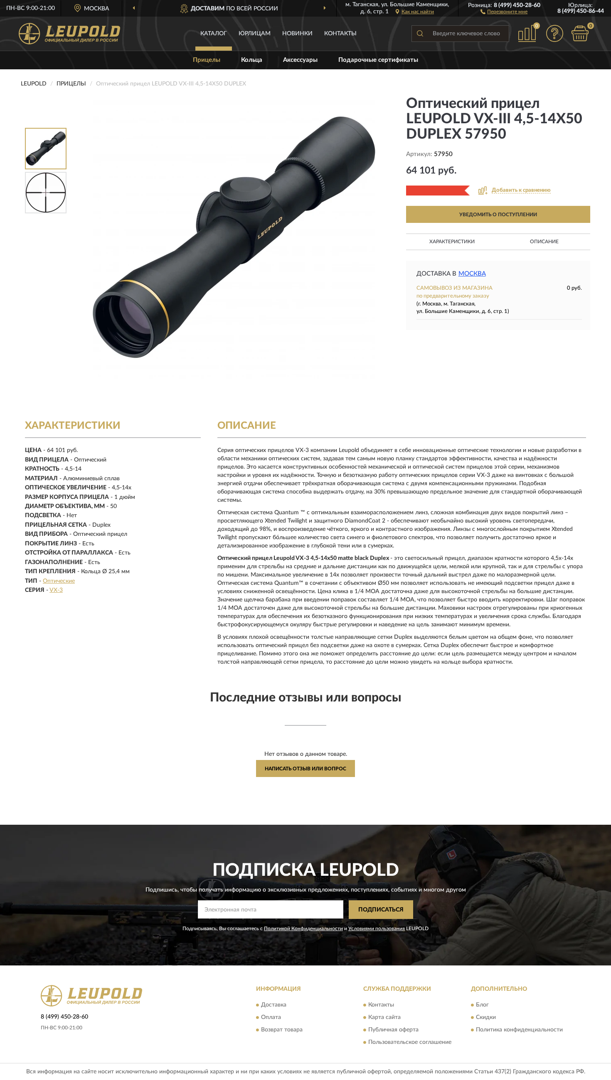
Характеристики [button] (452, 241)
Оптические (59, 581)
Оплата (271, 1018)
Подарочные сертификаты (378, 60)
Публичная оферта (393, 1030)
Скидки (486, 1018)
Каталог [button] (213, 34)
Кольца (251, 60)
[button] (503, 11)
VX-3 (56, 590)
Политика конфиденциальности (519, 1030)
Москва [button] (472, 274)
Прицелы (206, 60)
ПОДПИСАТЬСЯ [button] (381, 910)
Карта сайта (384, 1018)
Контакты (340, 34)
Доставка (273, 1005)
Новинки (297, 34)
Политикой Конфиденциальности (303, 928)
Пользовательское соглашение (409, 1043)
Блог (482, 1005)
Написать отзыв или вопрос (305, 768)
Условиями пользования (376, 928)
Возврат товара (282, 1030)
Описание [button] (544, 241)
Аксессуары (300, 60)
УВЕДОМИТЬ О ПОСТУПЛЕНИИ (498, 214)
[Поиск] (419, 33)
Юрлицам (255, 34)
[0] (580, 33)
